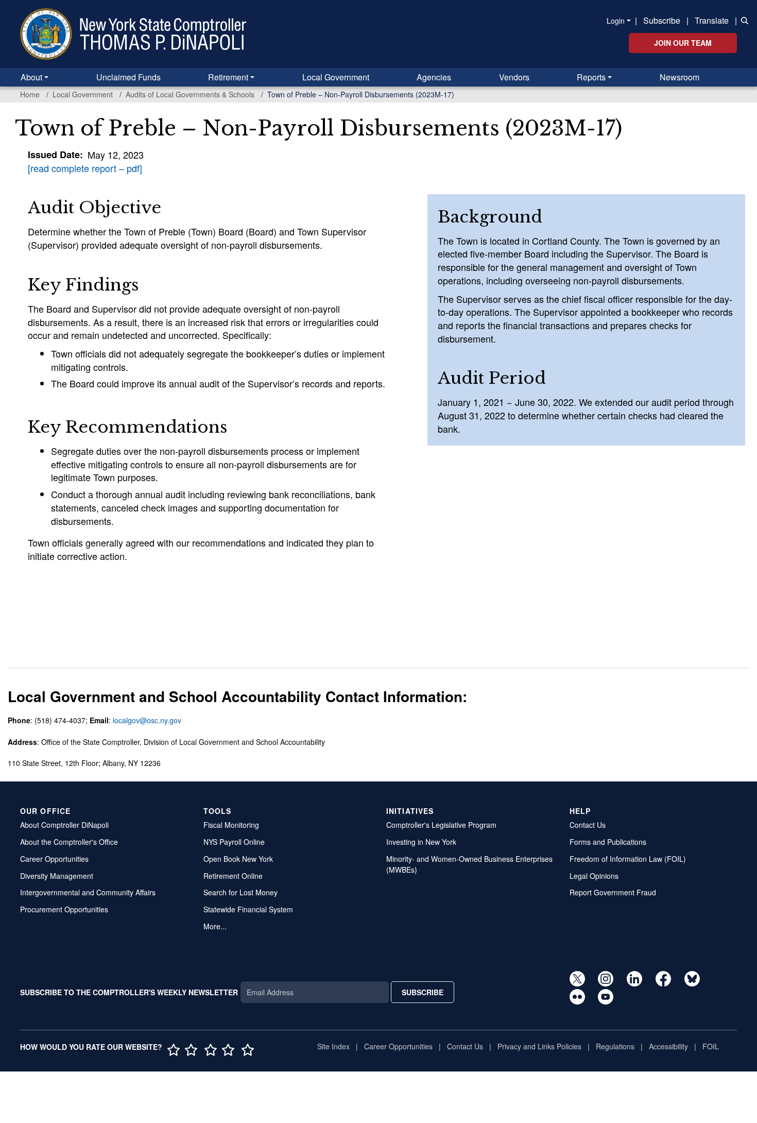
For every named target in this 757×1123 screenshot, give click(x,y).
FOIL (710, 1046)
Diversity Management (56, 876)
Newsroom (679, 77)
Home (30, 94)
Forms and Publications (608, 842)
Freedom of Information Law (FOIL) (628, 859)
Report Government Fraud (613, 892)
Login (616, 20)
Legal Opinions (594, 876)
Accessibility (668, 1046)
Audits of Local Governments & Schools (190, 94)
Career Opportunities (54, 859)
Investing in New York (421, 842)
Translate (712, 20)
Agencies (434, 77)
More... (215, 926)
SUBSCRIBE (422, 992)
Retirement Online (233, 876)
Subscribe (661, 20)
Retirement (228, 77)
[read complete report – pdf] (85, 168)
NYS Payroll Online (234, 842)
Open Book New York (238, 859)
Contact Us (588, 825)
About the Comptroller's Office (69, 842)
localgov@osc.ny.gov (147, 720)
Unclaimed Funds (128, 77)
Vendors (514, 77)
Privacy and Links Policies (539, 1046)
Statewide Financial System (248, 909)
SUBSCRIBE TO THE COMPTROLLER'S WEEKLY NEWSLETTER (129, 992)
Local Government (335, 77)
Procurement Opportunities (64, 909)
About (31, 77)
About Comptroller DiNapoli (64, 825)
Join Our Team (683, 43)
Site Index (333, 1046)
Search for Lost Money (240, 892)
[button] (742, 19)
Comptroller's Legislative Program (441, 825)
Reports (591, 77)
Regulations (615, 1046)
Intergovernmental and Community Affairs (88, 892)
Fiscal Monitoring (231, 825)
